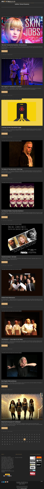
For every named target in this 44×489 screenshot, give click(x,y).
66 (7, 444)
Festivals (7, 16)
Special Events (30, 393)
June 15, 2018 (4, 389)
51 (9, 441)
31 (39, 436)
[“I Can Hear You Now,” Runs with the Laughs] (22, 112)
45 (34, 439)
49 (4, 441)
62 (36, 441)
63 (39, 441)
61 (34, 441)
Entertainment (7, 393)
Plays (14, 16)
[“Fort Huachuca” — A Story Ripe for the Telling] (22, 324)
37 (14, 439)
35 (9, 439)
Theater (19, 16)
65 (4, 444)
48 (2, 441)
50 (7, 441)
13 (34, 434)
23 (19, 436)
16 (2, 436)
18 (7, 436)
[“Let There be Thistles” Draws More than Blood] (22, 195)
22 (17, 436)
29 (34, 436)
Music (18, 393)
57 (24, 441)
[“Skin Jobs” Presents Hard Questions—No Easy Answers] (22, 29)
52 (12, 441)
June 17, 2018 (4, 220)
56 (22, 441)
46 (36, 439)
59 (29, 441)
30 (36, 436)
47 (39, 439)
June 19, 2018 (4, 54)
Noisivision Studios (24, 488)
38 (17, 439)
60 (31, 441)
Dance (3, 393)
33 (4, 439)
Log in (42, 481)
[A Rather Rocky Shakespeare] (22, 282)
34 (7, 439)
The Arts (16, 16)
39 (19, 439)
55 (19, 441)
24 (22, 436)
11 (29, 434)
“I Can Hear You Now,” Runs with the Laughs (11, 127)
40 (22, 439)
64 (2, 444)
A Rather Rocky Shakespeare (8, 297)
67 (9, 444)
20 (12, 436)
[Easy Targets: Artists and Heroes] (22, 365)
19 (9, 436)
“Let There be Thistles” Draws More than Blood (12, 210)
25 (24, 436)
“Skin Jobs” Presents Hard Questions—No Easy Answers (14, 45)
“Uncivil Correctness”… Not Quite (8, 256)
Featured (3, 16)
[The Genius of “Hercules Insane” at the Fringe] (22, 153)
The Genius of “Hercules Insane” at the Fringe (11, 169)
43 (29, 439)
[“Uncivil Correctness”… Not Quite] (22, 239)
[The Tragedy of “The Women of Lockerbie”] (22, 71)
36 (12, 439)
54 (17, 441)
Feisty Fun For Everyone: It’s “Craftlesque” (11, 421)
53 (14, 441)
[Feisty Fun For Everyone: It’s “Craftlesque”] (22, 406)
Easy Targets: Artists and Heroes (8, 381)
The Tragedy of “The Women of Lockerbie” (11, 86)
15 (39, 434)
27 (29, 436)
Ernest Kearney (10, 54)
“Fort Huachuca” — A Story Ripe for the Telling (12, 339)
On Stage (10, 16)
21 (14, 436)
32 (2, 439)
